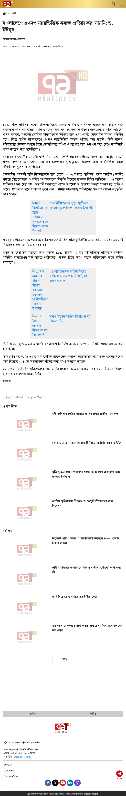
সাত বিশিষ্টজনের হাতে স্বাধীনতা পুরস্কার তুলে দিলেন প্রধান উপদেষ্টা (71, 206)
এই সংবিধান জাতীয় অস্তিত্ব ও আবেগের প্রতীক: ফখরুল (85, 413)
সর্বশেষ (7, 531)
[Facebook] (48, 783)
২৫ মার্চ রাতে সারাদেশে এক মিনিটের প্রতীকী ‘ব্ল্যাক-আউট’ (86, 443)
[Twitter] (55, 783)
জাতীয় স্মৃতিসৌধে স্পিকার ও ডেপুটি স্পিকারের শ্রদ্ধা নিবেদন (82, 503)
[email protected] (22, 757)
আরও (64, 659)
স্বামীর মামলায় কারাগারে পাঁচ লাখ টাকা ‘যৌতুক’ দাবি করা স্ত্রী (86, 570)
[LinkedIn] (70, 783)
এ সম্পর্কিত (10, 406)
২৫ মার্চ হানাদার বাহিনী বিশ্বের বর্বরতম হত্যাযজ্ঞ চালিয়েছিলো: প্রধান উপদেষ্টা (69, 276)
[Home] (5, 14)
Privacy (8, 765)
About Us (9, 771)
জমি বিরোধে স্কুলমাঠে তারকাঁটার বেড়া (74, 596)
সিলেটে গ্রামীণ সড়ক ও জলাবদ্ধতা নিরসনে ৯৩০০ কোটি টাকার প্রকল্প (85, 541)
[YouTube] (62, 783)
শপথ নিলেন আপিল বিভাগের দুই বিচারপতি (70, 319)
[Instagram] (77, 783)
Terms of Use (11, 776)
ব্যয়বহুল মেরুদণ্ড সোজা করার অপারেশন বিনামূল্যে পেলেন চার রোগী (87, 628)
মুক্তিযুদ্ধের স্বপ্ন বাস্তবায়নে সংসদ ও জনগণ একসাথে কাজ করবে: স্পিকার (86, 474)
